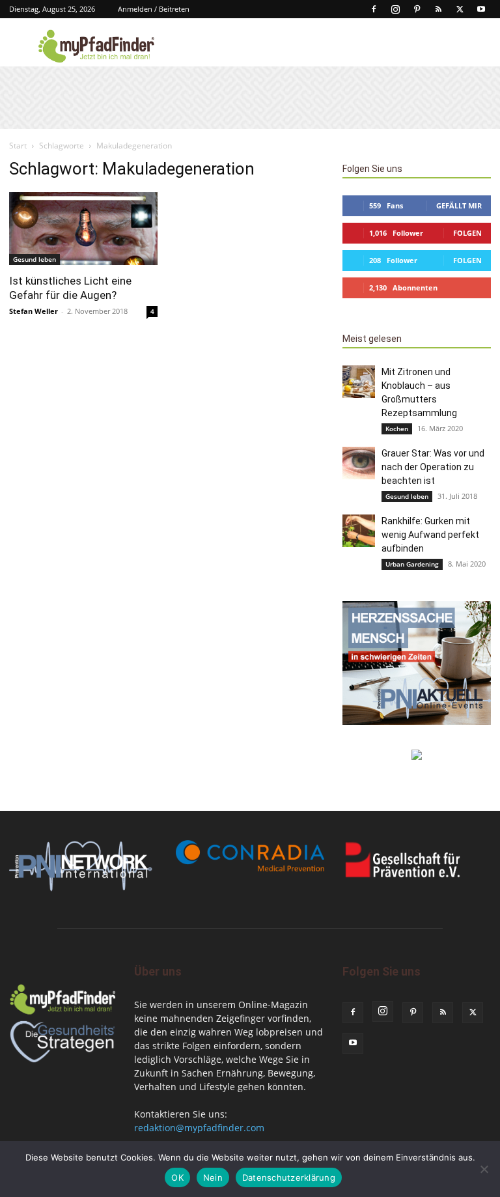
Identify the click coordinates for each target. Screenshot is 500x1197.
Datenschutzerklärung (288, 1177)
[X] (459, 9)
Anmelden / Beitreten (153, 9)
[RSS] (438, 9)
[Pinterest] (416, 9)
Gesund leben (34, 259)
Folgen (467, 233)
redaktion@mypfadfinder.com (199, 1127)
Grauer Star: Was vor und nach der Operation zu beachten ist (433, 467)
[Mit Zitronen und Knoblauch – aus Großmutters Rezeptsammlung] (358, 381)
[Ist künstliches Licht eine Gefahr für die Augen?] (83, 228)
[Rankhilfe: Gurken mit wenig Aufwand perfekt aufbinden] (358, 530)
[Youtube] (481, 9)
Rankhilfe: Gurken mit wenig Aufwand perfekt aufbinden (430, 535)
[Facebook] (373, 9)
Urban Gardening (412, 564)
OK (177, 1177)
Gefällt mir (459, 205)
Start (18, 145)
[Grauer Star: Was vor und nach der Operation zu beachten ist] (358, 463)
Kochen (396, 428)
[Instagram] (395, 9)
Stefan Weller (33, 311)
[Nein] (483, 1169)
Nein (213, 1177)
